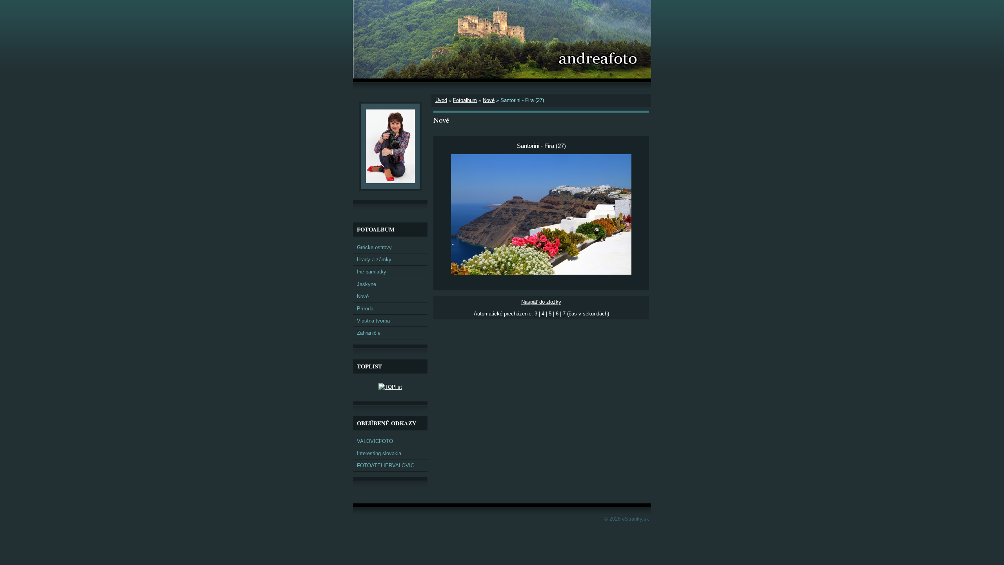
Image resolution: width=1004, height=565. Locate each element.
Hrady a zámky (374, 259)
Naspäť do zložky (541, 302)
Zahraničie (368, 333)
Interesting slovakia (379, 453)
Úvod (441, 100)
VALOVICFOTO (375, 441)
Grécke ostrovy (374, 247)
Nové (489, 100)
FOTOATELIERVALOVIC (385, 465)
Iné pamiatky (371, 272)
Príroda (365, 309)
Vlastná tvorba (373, 321)
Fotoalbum (465, 100)
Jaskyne (366, 284)
